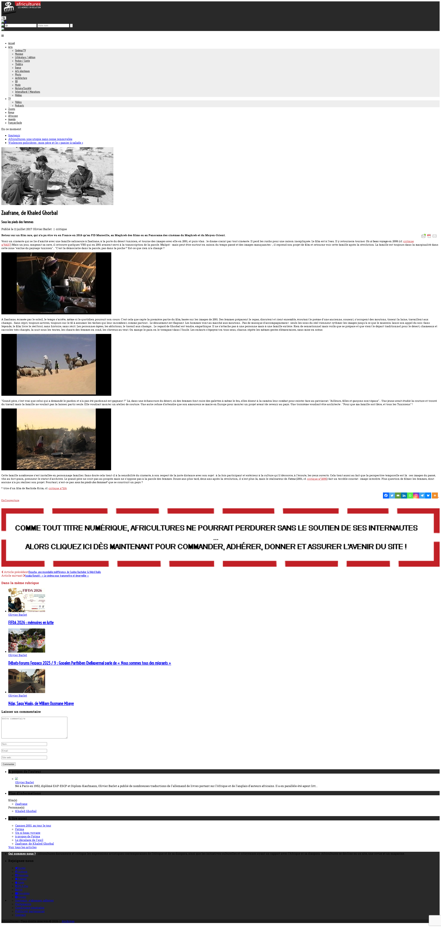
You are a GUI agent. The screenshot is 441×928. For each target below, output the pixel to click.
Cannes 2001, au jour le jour (33, 825)
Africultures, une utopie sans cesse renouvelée (40, 139)
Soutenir (14, 135)
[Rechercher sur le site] (3, 18)
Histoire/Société (23, 88)
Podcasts (19, 105)
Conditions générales (29, 907)
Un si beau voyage (27, 833)
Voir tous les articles (22, 847)
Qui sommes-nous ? (22, 853)
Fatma (19, 829)
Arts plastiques (22, 71)
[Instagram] (416, 495)
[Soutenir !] (220, 537)
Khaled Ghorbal (26, 811)
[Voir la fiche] (16, 778)
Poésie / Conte (22, 60)
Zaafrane (21, 804)
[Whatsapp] (410, 495)
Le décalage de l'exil (29, 840)
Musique (19, 54)
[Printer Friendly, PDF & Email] (430, 237)
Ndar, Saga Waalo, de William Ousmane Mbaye (41, 703)
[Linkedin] (404, 495)
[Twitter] (392, 495)
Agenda (12, 119)
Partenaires (23, 904)
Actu (10, 47)
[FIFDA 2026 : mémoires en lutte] (26, 611)
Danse (18, 67)
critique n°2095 (317, 478)
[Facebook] (386, 495)
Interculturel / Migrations (27, 91)
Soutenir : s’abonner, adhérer (34, 900)
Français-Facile (15, 122)
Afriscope (13, 116)
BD (16, 81)
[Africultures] (21, 14)
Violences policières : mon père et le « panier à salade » (45, 142)
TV (9, 98)
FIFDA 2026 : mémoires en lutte (31, 622)
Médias (18, 95)
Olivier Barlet (17, 614)
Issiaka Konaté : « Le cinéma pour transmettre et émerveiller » (57, 575)
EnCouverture (10, 500)
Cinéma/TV (20, 50)
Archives (68, 921)
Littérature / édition (25, 57)
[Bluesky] (428, 495)
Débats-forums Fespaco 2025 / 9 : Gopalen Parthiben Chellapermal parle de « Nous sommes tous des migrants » (89, 662)
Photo (18, 74)
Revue (11, 112)
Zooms (11, 109)
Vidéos (18, 102)
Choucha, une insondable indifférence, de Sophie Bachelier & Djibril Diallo (64, 572)
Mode (17, 85)
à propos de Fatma (27, 836)
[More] (435, 495)
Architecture (21, 78)
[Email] (398, 495)
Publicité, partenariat (30, 911)
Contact (20, 915)
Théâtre (19, 64)
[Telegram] (422, 495)
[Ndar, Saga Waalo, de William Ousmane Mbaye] (26, 692)
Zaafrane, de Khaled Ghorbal (34, 843)
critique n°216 (58, 488)
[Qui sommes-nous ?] (2, 29)
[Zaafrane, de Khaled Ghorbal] (57, 204)
